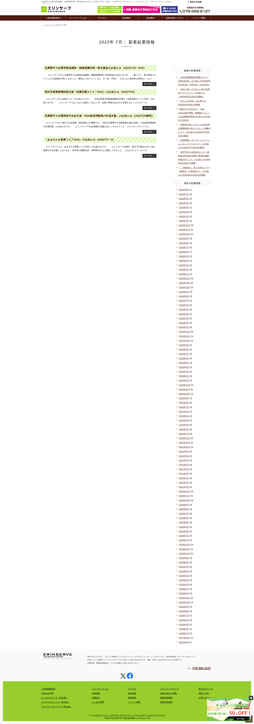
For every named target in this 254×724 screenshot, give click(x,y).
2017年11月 (184, 638)
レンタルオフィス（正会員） (54, 698)
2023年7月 (184, 354)
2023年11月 (184, 336)
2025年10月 (184, 234)
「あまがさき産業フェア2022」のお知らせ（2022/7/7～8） (80, 139)
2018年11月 (184, 598)
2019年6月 (184, 571)
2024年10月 (184, 287)
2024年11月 (184, 283)
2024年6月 (184, 305)
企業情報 (96, 693)
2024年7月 (184, 300)
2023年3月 (184, 371)
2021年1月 (184, 487)
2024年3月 (184, 318)
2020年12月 (184, 491)
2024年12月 (184, 278)
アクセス (102, 18)
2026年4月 (184, 207)
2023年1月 (184, 380)
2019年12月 (184, 544)
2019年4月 (184, 580)
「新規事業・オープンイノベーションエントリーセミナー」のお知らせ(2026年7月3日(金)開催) (194, 144)
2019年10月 (184, 553)
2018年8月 (184, 611)
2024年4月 (184, 314)
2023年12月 (184, 331)
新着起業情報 (166, 698)
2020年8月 (184, 509)
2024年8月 (184, 296)
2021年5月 (184, 469)
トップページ (48, 25)
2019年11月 (184, 549)
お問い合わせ (205, 698)
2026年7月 (184, 194)
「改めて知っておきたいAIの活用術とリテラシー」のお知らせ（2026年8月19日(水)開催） (194, 93)
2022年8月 (184, 402)
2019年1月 (184, 593)
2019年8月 (184, 562)
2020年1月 (184, 540)
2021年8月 (184, 456)
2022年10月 (184, 394)
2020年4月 (184, 527)
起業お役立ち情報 (168, 693)
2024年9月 (184, 292)
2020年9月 (184, 505)
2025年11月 (184, 230)
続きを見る (149, 84)
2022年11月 (184, 389)
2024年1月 (184, 327)
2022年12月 (184, 385)
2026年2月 (184, 216)
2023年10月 (184, 340)
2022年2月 (184, 429)
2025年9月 (184, 238)
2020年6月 (184, 518)
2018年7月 (184, 615)
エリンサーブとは (77, 18)
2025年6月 (184, 252)
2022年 (59, 25)
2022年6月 (184, 411)
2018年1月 (184, 633)
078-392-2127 (202, 668)
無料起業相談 (166, 702)
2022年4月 (184, 420)
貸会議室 (126, 18)
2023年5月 (184, 363)
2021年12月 (184, 438)
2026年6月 (184, 198)
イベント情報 (199, 18)
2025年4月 (184, 261)
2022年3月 (184, 425)
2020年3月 (184, 531)
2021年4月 (184, 473)
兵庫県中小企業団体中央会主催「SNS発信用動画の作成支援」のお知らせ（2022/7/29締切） (99, 115)
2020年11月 (184, 496)
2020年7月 (184, 513)
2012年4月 (184, 642)
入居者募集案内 (53, 18)
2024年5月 (184, 309)
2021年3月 (184, 478)
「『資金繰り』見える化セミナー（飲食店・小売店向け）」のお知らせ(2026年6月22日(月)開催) (194, 171)
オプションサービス (169, 689)
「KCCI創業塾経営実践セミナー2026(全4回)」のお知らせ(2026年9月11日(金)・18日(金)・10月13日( (194, 81)
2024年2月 (184, 323)
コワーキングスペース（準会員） (56, 706)
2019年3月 (184, 584)
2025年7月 (184, 247)
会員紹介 (96, 698)
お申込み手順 (47, 693)
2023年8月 (184, 349)
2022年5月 (184, 416)
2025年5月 (184, 256)
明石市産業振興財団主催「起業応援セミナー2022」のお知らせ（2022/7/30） (90, 91)
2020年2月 (184, 536)
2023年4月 (184, 367)
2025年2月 (184, 269)
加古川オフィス (206, 689)
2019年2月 (184, 589)
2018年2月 (184, 629)
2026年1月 (184, 221)
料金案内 (150, 18)
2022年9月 (184, 398)
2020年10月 (184, 500)
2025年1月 (184, 274)
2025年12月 (184, 225)
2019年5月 (184, 576)
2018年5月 (184, 620)
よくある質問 (98, 702)
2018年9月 (184, 607)
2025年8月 (184, 243)
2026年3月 (184, 212)
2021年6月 (184, 465)
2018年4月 (184, 624)
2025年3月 (184, 265)
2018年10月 (184, 602)
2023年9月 (184, 345)
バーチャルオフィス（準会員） (55, 702)
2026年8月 (184, 190)
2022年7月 (184, 407)
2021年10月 (184, 447)
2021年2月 (184, 482)
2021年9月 (184, 451)
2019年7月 (184, 567)
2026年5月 (184, 203)
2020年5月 (184, 522)
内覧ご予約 (204, 693)
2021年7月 (184, 460)
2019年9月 (184, 558)
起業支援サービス (174, 18)
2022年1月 (184, 434)
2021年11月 (184, 442)
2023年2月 (184, 376)
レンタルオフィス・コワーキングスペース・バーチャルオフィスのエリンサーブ (128, 715)
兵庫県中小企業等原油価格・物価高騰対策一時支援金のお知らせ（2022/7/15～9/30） (95, 67)
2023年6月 (184, 358)
